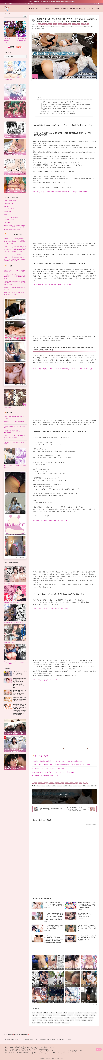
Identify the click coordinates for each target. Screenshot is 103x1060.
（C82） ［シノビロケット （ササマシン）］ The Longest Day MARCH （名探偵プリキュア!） (14, 115)
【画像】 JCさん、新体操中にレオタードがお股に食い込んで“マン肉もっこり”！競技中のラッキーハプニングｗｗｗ (63, 765)
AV (34, 26)
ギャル (63, 1015)
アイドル (49, 1015)
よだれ (42, 1015)
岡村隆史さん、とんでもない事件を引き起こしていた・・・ (14, 422)
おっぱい (44, 24)
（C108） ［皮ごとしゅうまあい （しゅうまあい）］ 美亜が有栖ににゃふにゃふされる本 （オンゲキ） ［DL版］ (15, 98)
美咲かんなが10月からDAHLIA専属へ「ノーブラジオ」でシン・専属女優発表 (53, 772)
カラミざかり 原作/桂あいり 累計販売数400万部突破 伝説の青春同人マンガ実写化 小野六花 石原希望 (66, 104)
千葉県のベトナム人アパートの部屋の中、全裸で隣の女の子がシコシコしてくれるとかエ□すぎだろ (15, 437)
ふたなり (86, 1012)
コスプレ (49, 24)
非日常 (50, 1022)
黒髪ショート (65, 1022)
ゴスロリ (85, 1015)
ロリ (80, 1017)
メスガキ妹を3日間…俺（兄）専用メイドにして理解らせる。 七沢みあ (59, 106)
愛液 (85, 26)
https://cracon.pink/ (43, 1053)
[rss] (98, 4)
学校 (34, 1020)
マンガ (67, 1017)
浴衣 (72, 1020)
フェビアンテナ (7, 211)
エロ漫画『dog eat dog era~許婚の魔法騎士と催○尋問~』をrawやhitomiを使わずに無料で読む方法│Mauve (15, 283)
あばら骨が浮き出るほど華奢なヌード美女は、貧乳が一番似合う (49, 768)
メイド (74, 24)
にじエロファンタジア (9, 209)
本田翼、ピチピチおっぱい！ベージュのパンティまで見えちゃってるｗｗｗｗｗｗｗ (14, 293)
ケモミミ (70, 1015)
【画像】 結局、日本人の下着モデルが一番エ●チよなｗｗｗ (15, 431)
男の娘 (78, 1020)
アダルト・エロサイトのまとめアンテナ (13, 217)
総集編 (84, 1020)
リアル (78, 24)
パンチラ (60, 24)
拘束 (56, 1020)
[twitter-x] (94, 4)
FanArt (51, 1012)
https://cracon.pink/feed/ (66, 1053)
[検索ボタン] (84, 8)
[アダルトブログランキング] (11, 48)
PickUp (38, 26)
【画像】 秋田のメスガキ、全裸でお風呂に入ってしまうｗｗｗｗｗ (15, 417)
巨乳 (45, 1020)
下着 (85, 1017)
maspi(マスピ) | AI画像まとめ (11, 219)
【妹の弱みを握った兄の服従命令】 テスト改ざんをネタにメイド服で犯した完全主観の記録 (57, 761)
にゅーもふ (9, 412)
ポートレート (59, 1017)
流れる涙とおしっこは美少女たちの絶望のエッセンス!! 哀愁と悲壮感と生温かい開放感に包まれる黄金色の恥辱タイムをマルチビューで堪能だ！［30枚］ (14, 241)
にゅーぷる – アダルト (42, 756)
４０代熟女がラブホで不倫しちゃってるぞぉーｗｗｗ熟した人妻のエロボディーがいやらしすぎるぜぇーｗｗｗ (14, 276)
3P (33, 1012)
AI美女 (39, 1012)
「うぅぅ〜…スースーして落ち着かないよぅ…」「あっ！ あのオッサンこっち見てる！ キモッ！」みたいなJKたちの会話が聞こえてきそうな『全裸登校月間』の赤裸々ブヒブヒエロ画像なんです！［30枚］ (15, 257)
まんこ (69, 24)
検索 (25, 16)
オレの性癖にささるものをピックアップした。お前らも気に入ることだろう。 (60, 102)
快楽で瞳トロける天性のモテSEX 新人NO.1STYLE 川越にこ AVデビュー (59, 112)
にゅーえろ (9, 266)
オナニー (56, 1015)
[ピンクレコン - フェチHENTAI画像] (6, 8)
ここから (72, 1)
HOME (99, 1049)
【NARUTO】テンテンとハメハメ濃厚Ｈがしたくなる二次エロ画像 (14, 153)
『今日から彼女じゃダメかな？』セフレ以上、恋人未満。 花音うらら (58, 114)
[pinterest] (96, 4)
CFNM (45, 1012)
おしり (39, 24)
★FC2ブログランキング (9, 203)
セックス (55, 24)
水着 (62, 1020)
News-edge (6, 206)
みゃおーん (6, 214)
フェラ (65, 24)
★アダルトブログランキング (10, 200)
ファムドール (7, 222)
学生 (39, 1020)
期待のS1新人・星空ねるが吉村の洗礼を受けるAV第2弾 (14, 288)
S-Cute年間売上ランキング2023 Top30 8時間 (45, 680)
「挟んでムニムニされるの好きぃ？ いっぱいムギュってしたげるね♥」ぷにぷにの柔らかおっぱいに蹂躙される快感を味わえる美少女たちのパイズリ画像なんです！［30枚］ (15, 249)
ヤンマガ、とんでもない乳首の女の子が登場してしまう (15, 135)
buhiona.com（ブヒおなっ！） (14, 234)
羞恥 (89, 26)
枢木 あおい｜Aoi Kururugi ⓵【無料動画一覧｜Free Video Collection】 (14, 768)
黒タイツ (57, 1022)
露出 (44, 1022)
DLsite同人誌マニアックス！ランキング (13, 229)
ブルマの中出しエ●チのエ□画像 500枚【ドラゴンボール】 (48, 776)
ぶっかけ (93, 1012)
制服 (82, 24)
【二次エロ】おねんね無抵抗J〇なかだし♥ (14, 173)
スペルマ (92, 1015)
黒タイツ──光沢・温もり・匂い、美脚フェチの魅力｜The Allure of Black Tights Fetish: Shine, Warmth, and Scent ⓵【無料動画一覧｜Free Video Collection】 (15, 732)
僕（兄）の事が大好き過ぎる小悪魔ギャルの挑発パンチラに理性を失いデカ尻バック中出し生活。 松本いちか (62, 369)
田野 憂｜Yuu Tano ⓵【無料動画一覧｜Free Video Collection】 (15, 750)
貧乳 (38, 1022)
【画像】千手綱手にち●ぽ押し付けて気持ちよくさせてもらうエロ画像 (15, 190)
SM (65, 1012)
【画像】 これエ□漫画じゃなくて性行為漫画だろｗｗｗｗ (14, 426)
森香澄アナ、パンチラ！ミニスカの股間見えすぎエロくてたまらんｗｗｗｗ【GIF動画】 (14, 270)
